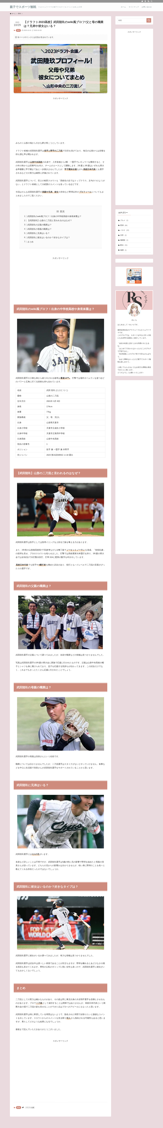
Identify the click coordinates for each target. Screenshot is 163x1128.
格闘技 (124, 240)
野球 (18, 30)
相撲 (123, 250)
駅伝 (123, 245)
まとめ (30, 242)
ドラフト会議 (30, 1107)
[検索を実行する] (148, 20)
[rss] (148, 1)
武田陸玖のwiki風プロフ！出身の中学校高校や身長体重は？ (54, 216)
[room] (145, 1)
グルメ (124, 220)
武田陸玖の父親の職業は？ (39, 225)
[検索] (151, 1)
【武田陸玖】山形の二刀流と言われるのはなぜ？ (49, 220)
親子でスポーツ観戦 (23, 6)
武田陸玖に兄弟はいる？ (38, 233)
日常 (123, 235)
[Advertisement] (60, 116)
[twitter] (142, 1)
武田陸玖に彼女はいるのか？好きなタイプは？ (48, 237)
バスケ (124, 230)
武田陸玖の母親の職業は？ (39, 229)
